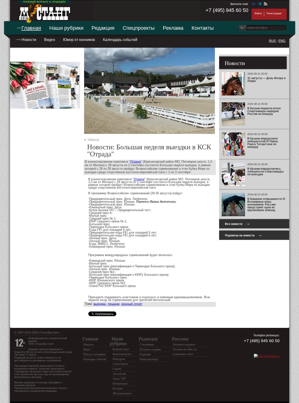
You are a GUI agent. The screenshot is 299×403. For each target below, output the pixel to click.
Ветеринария (120, 383)
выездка (99, 304)
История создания (150, 349)
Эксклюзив (119, 373)
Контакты (203, 28)
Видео (49, 40)
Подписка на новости (243, 234)
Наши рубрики (66, 28)
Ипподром (119, 359)
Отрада (135, 161)
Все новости (237, 223)
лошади (114, 304)
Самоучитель (120, 364)
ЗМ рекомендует (122, 393)
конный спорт (131, 304)
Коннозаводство (122, 354)
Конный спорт (121, 349)
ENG (281, 41)
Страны (117, 368)
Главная (31, 28)
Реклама (173, 28)
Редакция (103, 28)
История (118, 388)
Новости (28, 40)
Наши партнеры (149, 359)
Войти (258, 13)
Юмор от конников (79, 40)
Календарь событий (120, 40)
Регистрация (274, 13)
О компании (147, 344)
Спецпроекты (139, 28)
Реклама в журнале (184, 344)
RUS (272, 41)
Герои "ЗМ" (119, 378)
